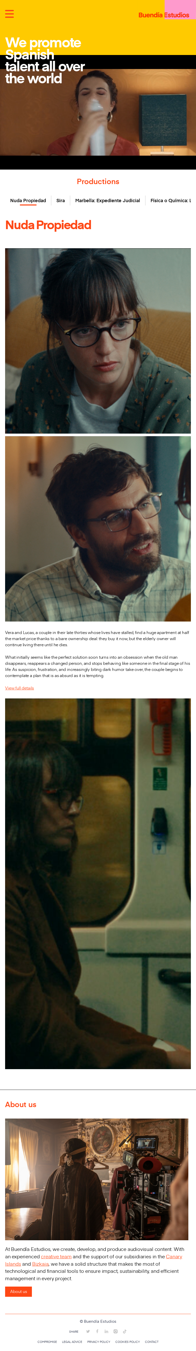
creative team (56, 1256)
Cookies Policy (127, 1341)
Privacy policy (98, 1341)
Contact (151, 1341)
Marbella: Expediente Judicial (107, 200)
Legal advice (72, 1341)
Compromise (47, 1341)
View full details (19, 688)
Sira (60, 200)
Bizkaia (40, 1263)
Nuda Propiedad (28, 200)
